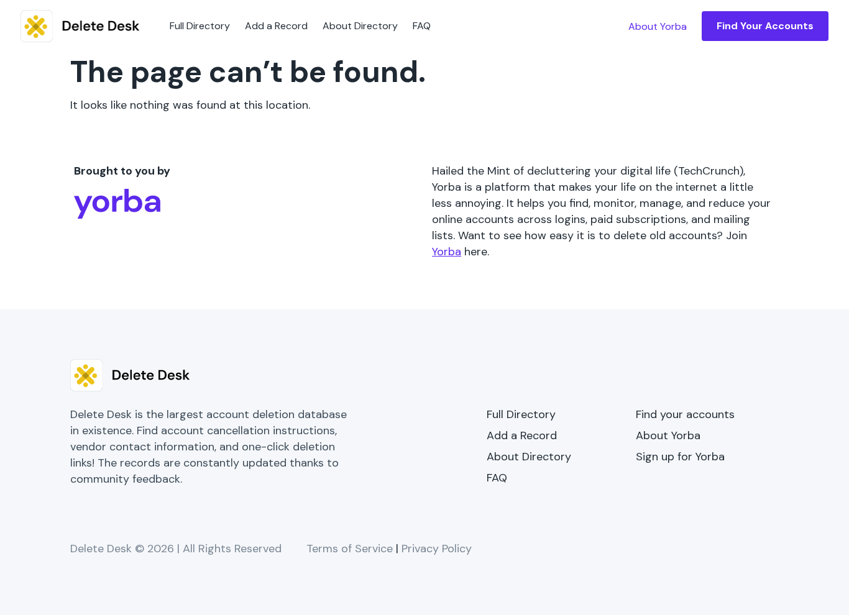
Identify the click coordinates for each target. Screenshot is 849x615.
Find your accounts (685, 414)
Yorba (446, 251)
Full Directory (200, 25)
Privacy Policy (437, 548)
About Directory (360, 25)
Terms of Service (349, 548)
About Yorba (668, 435)
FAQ (422, 25)
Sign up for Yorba (680, 456)
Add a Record (276, 25)
